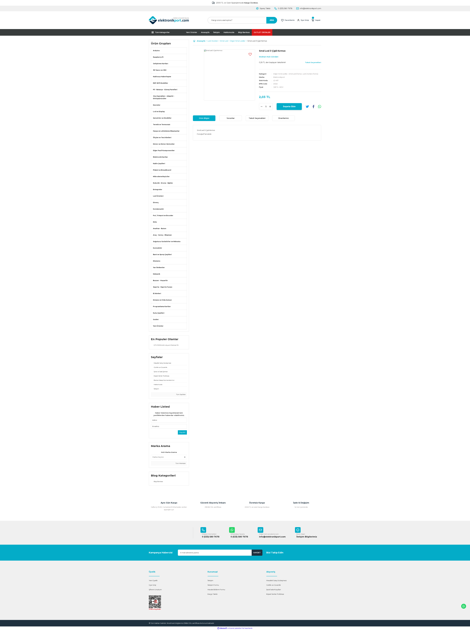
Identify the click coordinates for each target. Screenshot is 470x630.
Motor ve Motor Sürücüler (164, 144)
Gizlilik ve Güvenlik (273, 585)
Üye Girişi (152, 585)
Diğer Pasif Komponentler (164, 150)
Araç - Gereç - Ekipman (162, 235)
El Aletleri (157, 293)
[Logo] (169, 20)
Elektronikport (279, 77)
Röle (155, 222)
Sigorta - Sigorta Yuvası (162, 287)
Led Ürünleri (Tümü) (310, 74)
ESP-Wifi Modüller (160, 83)
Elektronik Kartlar (160, 157)
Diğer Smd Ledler (280, 74)
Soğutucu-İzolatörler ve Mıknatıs (166, 241)
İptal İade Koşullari (273, 590)
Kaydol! (182, 432)
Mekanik (156, 274)
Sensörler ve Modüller (162, 118)
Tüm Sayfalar (181, 394)
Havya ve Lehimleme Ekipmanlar (166, 131)
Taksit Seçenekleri (257, 118)
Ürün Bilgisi (204, 118)
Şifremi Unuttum (155, 590)
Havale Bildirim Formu (216, 590)
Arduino (156, 50)
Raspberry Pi (158, 57)
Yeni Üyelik (153, 580)
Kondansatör (158, 209)
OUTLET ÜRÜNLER (262, 32)
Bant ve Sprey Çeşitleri (162, 254)
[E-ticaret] (235, 628)
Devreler (156, 105)
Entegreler (157, 189)
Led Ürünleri (158, 196)
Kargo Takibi (212, 594)
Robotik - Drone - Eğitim (163, 183)
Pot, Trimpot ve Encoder (163, 215)
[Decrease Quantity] (261, 106)
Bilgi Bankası (244, 32)
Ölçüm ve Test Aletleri (162, 137)
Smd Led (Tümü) (295, 74)
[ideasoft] (222, 628)
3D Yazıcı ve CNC (159, 70)
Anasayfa (205, 32)
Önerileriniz (283, 118)
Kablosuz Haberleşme (162, 76)
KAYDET (257, 553)
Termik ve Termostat (161, 124)
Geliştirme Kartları (160, 63)
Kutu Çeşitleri (158, 313)
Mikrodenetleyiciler (161, 176)
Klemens (156, 261)
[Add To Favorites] (250, 54)
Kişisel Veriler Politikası (275, 594)
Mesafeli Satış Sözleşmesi (276, 580)
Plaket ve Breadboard (162, 170)
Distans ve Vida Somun (162, 300)
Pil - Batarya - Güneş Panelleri (165, 89)
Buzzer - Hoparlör (160, 280)
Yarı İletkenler (159, 267)
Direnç (156, 202)
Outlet (156, 319)
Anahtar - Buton (159, 228)
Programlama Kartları (162, 306)
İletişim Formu (213, 585)
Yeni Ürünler (191, 32)
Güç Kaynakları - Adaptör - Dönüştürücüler (164, 97)
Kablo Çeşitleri (159, 163)
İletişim (216, 32)
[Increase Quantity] (270, 106)
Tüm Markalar (180, 463)
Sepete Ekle (289, 106)
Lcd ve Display (159, 111)
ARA (272, 20)
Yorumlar (231, 118)
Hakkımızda (229, 32)
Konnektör (157, 248)
